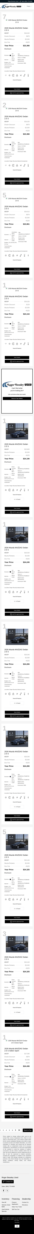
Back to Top (27, 1130)
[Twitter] (7, 1190)
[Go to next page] (15, 1130)
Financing (16, 1199)
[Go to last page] (19, 1130)
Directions (25, 1205)
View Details (17, 89)
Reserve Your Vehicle (17, 398)
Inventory (5, 1199)
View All (4, 1202)
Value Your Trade (17, 1206)
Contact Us (9, 1181)
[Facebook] (3, 1190)
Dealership (26, 1199)
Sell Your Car (15, 1209)
